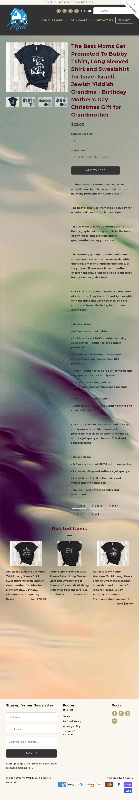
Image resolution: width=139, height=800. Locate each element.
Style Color (78, 150)
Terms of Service (69, 733)
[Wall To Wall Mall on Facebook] (58, 11)
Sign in (86, 11)
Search (67, 716)
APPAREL (58, 20)
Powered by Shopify (120, 778)
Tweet (81, 505)
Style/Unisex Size (81, 133)
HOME (45, 20)
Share (98, 505)
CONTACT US (103, 20)
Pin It (115, 505)
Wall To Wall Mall (26, 778)
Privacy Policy (72, 726)
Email (95, 514)
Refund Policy (72, 721)
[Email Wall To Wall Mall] (76, 11)
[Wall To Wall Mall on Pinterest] (64, 11)
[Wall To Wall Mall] (19, 20)
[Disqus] (69, 651)
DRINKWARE (79, 20)
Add (79, 514)
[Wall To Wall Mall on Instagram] (70, 11)
